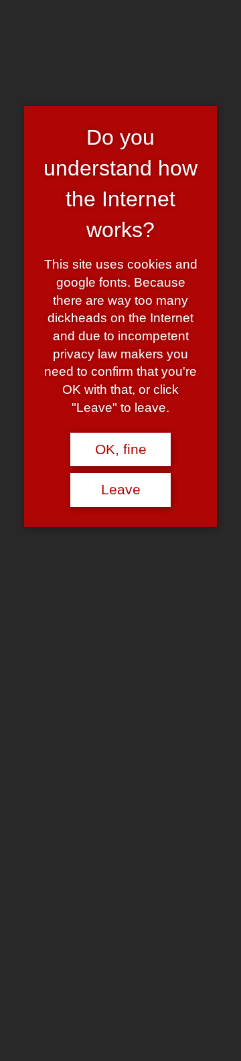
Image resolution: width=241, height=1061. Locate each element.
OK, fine (121, 449)
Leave (121, 490)
